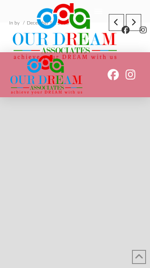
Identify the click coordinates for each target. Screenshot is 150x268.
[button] (98, 11)
